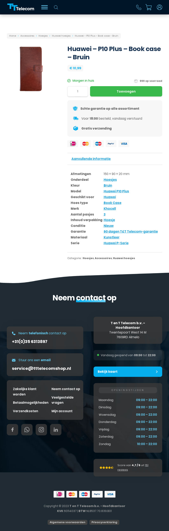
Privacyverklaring (104, 522)
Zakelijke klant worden (24, 391)
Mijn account (62, 411)
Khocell (110, 208)
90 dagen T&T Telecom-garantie (131, 231)
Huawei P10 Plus (116, 191)
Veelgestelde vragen (63, 400)
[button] (128, 372)
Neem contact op (66, 389)
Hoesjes (43, 35)
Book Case (112, 203)
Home (12, 35)
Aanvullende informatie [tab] (91, 159)
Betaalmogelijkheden (30, 402)
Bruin (108, 185)
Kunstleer (112, 237)
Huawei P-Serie (116, 243)
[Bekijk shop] (44, 7)
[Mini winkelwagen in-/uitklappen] (149, 7)
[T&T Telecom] (21, 7)
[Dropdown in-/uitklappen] (159, 7)
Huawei (110, 197)
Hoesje (109, 220)
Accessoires (27, 35)
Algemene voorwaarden (67, 522)
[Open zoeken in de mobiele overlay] (56, 7)
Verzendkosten (25, 411)
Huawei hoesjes (61, 35)
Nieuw (109, 226)
